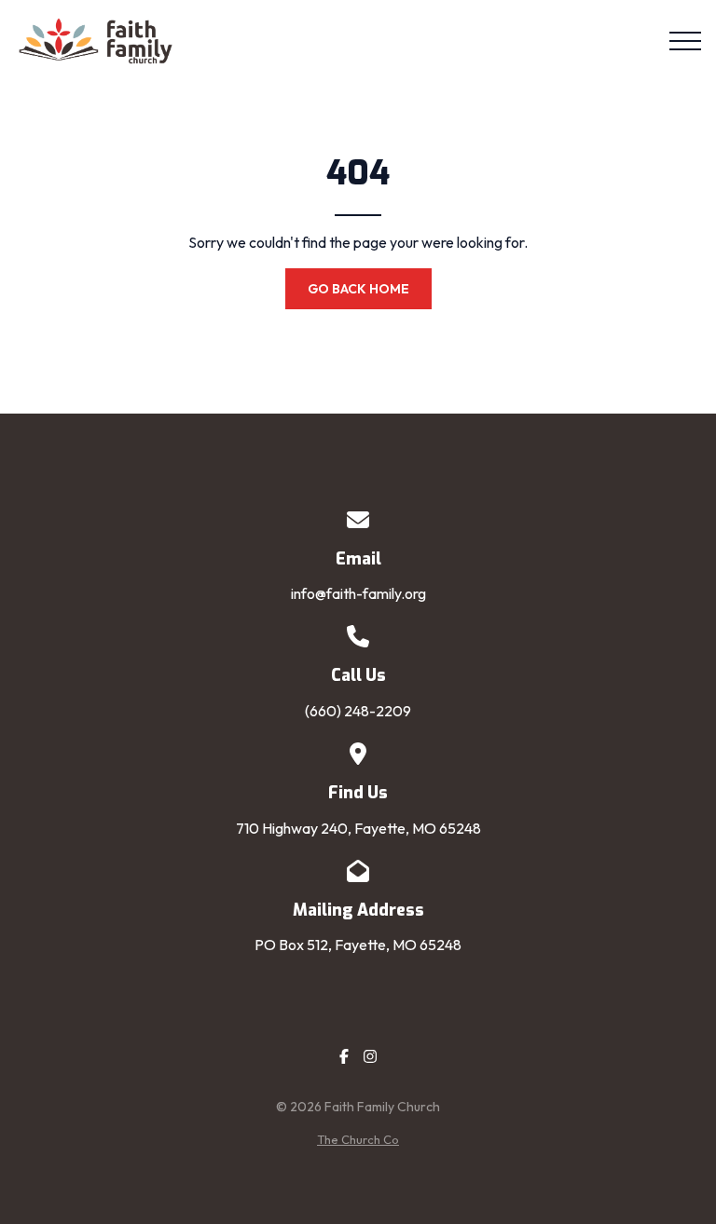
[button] (685, 41)
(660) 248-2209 (358, 710)
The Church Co (358, 1139)
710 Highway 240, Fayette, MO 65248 (358, 828)
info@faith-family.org (358, 593)
